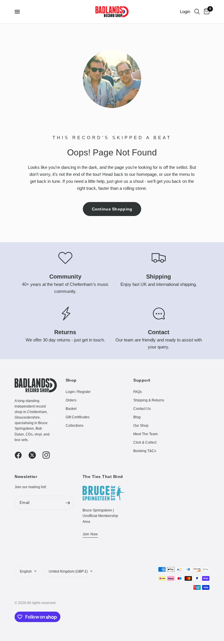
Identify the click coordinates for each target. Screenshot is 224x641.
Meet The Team (145, 434)
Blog (137, 417)
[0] (205, 11)
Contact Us (142, 409)
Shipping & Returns (148, 400)
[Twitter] (35, 455)
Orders (71, 400)
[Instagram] (49, 455)
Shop (71, 380)
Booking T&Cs (144, 451)
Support (141, 380)
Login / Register (78, 392)
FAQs (137, 392)
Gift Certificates (78, 417)
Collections (74, 426)
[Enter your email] (68, 503)
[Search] (197, 11)
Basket (71, 409)
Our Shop (140, 426)
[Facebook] (21, 455)
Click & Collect (144, 442)
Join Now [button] (90, 534)
